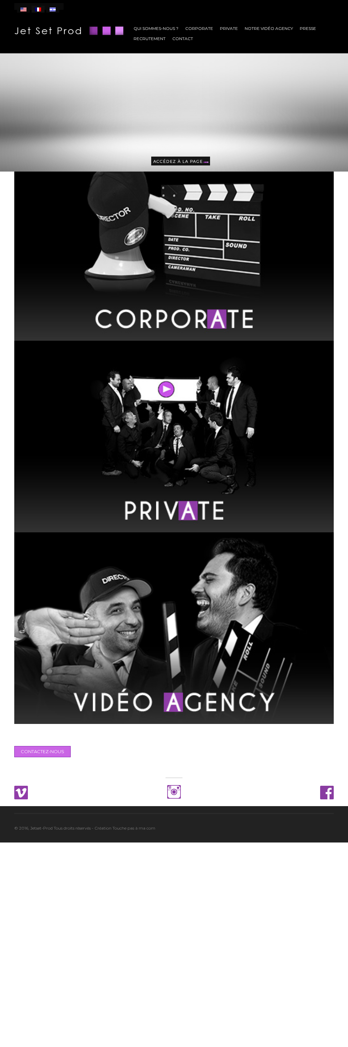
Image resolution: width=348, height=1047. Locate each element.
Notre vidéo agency (269, 28)
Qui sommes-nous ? (156, 28)
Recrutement (150, 38)
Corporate (199, 28)
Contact (182, 38)
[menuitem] (23, 9)
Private (229, 28)
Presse (308, 28)
